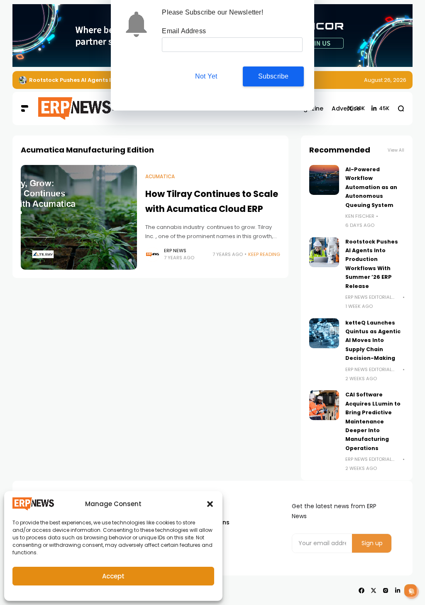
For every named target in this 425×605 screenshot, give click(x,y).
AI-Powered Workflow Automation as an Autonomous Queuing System (371, 187)
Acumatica (160, 176)
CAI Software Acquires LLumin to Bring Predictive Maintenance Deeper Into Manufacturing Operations (373, 421)
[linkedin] (398, 590)
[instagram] (385, 590)
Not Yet (206, 76)
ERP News (175, 250)
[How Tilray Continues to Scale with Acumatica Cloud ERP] (79, 217)
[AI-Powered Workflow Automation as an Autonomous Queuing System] (324, 180)
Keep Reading (264, 254)
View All (396, 150)
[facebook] (361, 590)
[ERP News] (63, 109)
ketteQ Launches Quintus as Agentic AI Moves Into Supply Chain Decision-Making (373, 340)
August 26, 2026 (385, 80)
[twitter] (373, 590)
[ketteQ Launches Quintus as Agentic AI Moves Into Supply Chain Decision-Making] (324, 333)
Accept (113, 576)
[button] (210, 504)
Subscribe (273, 76)
